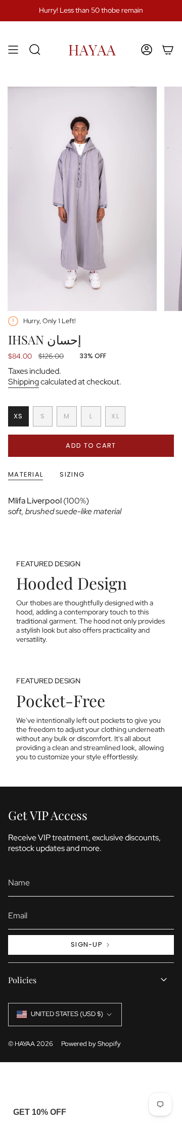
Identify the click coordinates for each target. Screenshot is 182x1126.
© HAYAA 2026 (30, 1043)
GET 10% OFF (39, 1112)
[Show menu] (13, 49)
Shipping (23, 381)
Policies (22, 980)
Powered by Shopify (91, 1043)
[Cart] (167, 49)
